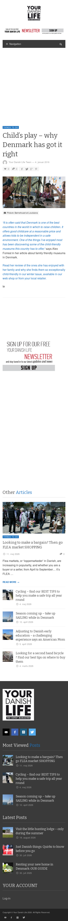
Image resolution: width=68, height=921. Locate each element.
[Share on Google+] (31, 169)
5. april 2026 (26, 644)
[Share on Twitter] (27, 169)
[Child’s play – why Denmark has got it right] (34, 193)
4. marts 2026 (26, 666)
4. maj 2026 (25, 604)
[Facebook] (14, 732)
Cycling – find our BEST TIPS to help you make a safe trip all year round (39, 596)
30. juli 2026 (26, 855)
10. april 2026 (26, 622)
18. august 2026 (28, 837)
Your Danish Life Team (20, 162)
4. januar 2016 (42, 162)
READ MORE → (11, 582)
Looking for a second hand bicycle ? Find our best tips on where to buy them (40, 657)
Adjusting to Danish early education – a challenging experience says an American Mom (40, 636)
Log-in (6, 898)
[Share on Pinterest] (36, 169)
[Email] (6, 732)
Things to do (10, 127)
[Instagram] (23, 732)
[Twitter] (32, 732)
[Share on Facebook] (22, 169)
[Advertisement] (34, 84)
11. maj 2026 (13, 554)
